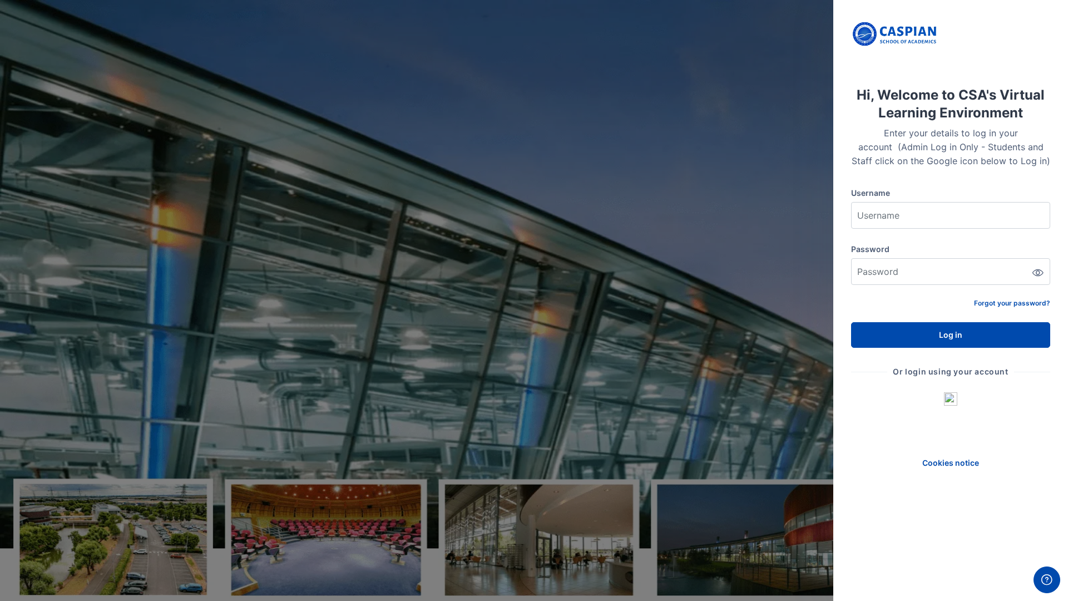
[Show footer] (1047, 579)
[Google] (950, 398)
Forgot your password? (1012, 303)
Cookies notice (950, 462)
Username (870, 193)
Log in (950, 334)
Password (870, 249)
